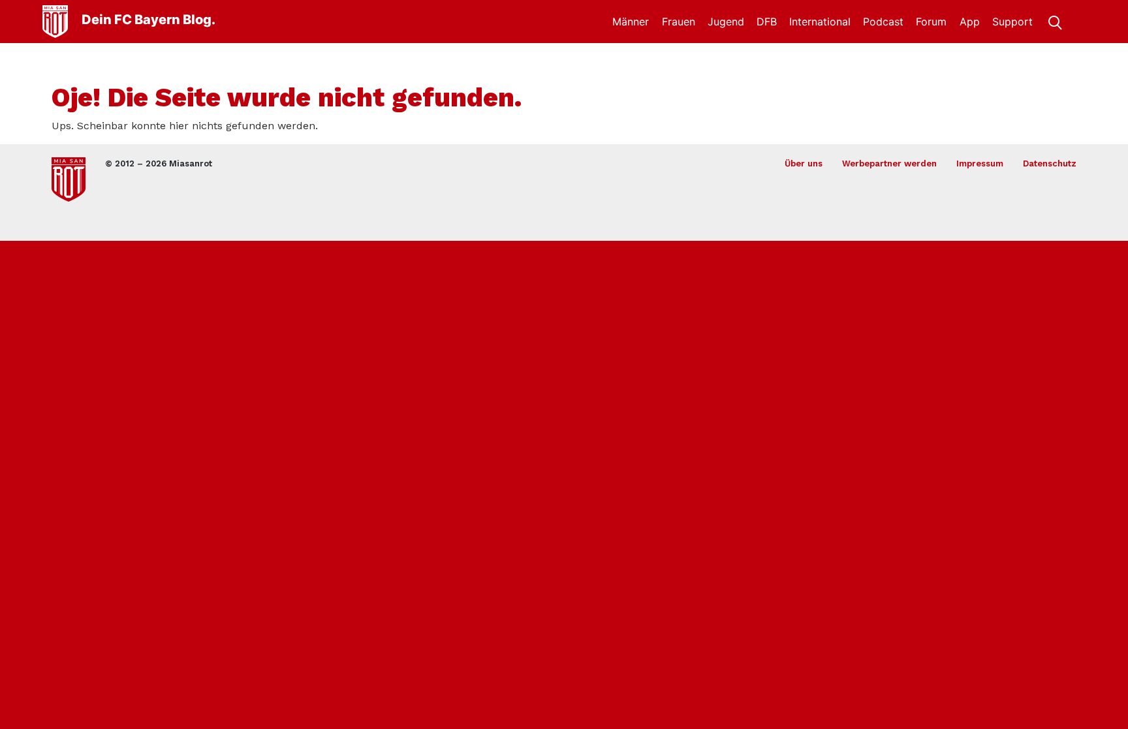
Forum (931, 21)
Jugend (726, 21)
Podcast (883, 21)
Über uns (803, 163)
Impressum (979, 163)
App (970, 21)
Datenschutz (1049, 163)
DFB (767, 21)
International (820, 21)
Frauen (678, 21)
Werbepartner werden (889, 163)
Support (1012, 21)
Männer (630, 21)
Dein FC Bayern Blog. (148, 19)
